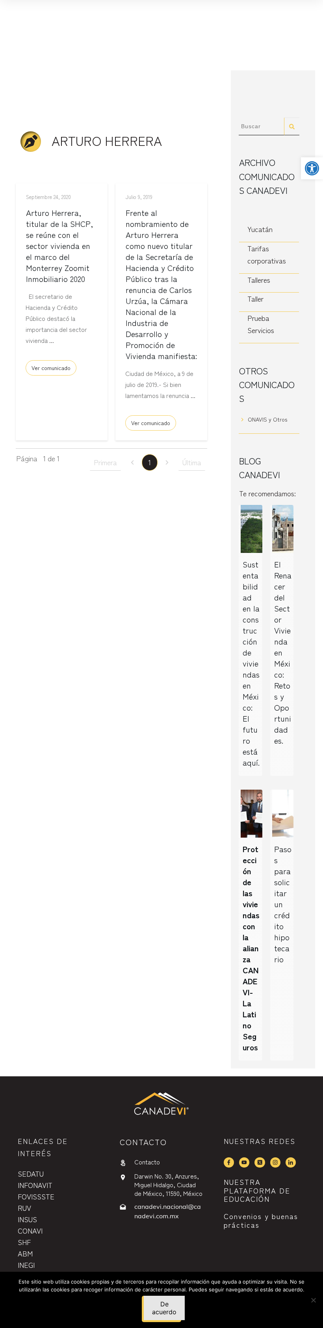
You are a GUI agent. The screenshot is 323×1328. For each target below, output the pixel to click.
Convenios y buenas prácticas (261, 1220)
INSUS (27, 1219)
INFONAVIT (35, 1185)
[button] (312, 168)
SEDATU (31, 1173)
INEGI (26, 1265)
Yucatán (260, 229)
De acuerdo (164, 1308)
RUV (24, 1208)
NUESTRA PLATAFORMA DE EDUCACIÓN (257, 1190)
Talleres (258, 279)
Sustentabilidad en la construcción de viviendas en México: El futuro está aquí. (251, 663)
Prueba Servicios (260, 324)
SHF (24, 1242)
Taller (255, 298)
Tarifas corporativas (266, 254)
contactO (143, 1141)
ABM (25, 1253)
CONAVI (30, 1230)
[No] (313, 1300)
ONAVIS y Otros (267, 419)
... (51, 340)
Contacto (147, 1161)
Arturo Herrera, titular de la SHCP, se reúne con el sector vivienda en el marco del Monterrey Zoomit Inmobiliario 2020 (59, 245)
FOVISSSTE (36, 1196)
